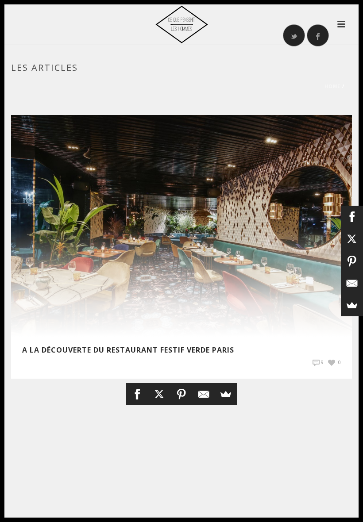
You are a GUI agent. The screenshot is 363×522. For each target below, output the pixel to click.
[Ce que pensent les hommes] (181, 24)
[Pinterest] (181, 394)
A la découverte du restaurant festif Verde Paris (128, 350)
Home (332, 86)
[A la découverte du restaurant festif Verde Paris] (181, 225)
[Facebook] (137, 394)
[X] (159, 394)
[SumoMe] (226, 394)
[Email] (204, 394)
